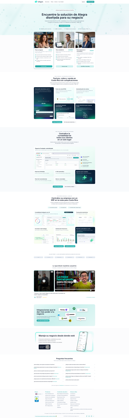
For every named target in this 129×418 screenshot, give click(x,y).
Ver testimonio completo (91, 297)
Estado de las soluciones (75, 397)
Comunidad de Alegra (61, 402)
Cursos (58, 405)
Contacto (56, 1)
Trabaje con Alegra (74, 400)
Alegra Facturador (48, 398)
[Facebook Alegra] (86, 416)
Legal (71, 407)
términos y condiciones (80, 413)
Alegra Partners (73, 398)
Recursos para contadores (62, 403)
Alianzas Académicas (74, 405)
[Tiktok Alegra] (93, 416)
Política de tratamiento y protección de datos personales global (81, 410)
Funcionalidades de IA (49, 393)
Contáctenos (61, 385)
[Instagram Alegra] (91, 416)
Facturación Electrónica (49, 400)
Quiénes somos (73, 402)
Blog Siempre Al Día (61, 397)
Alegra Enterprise (48, 403)
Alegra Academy (60, 400)
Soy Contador (61, 1)
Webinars (59, 407)
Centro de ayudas (60, 398)
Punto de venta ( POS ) (49, 402)
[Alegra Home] (39, 2)
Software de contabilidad (50, 397)
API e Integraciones (49, 405)
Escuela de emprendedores (62, 395)
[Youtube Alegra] (89, 416)
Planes (52, 1)
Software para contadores (50, 395)
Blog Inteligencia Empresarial (62, 393)
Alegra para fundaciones (75, 403)
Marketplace (72, 395)
